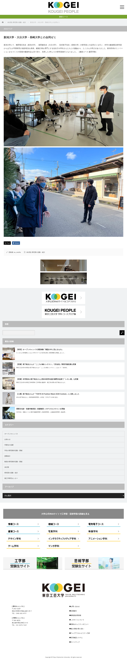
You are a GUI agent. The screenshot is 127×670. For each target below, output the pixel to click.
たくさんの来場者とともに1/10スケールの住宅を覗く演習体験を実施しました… (40, 353)
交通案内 (74, 611)
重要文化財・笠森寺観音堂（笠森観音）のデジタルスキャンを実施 (40, 409)
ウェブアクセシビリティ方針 (80, 633)
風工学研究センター (11, 478)
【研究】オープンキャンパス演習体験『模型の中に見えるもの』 (39, 349)
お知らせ (7, 439)
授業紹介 (7, 456)
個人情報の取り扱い (77, 629)
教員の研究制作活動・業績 (13, 461)
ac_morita (17, 252)
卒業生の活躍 (8, 445)
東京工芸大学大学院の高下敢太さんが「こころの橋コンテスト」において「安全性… (42, 367)
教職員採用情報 (76, 615)
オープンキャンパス (11, 434)
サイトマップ (75, 642)
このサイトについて (77, 620)
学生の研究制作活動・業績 (13, 450)
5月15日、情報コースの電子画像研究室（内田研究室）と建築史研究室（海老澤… (41, 412)
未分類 (28, 252)
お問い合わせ (75, 606)
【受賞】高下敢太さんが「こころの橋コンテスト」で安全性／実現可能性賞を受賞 (46, 364)
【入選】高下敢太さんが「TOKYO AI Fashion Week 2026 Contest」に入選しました (47, 394)
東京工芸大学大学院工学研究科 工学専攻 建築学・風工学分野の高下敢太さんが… (41, 382)
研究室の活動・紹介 (38, 252)
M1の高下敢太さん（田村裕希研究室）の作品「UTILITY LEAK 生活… (37, 397)
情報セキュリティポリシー (80, 624)
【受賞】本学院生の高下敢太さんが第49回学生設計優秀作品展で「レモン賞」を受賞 (47, 379)
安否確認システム (77, 637)
